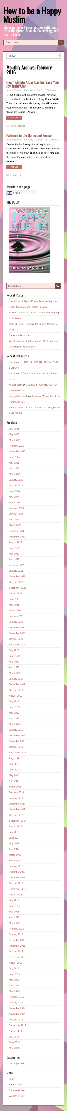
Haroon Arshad (16, 407)
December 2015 (17, 940)
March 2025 (15, 474)
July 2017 (14, 832)
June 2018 (14, 769)
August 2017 (15, 826)
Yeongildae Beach (18, 396)
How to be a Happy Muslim (32, 14)
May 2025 (14, 462)
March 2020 (15, 673)
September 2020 (17, 644)
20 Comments (52, 139)
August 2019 (15, 695)
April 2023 (14, 519)
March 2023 (15, 525)
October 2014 (16, 1019)
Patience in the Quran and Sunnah (29, 135)
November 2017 (17, 809)
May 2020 (14, 661)
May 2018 (14, 775)
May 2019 (14, 712)
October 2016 (16, 883)
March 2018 (15, 786)
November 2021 (17, 576)
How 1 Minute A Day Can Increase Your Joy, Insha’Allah (32, 84)
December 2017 (17, 803)
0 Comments (51, 90)
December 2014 (17, 1008)
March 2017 (15, 855)
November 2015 (17, 945)
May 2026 (14, 434)
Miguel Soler (15, 385)
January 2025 (16, 480)
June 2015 (14, 974)
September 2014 (17, 1025)
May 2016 (14, 911)
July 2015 (14, 968)
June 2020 (14, 656)
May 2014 (14, 1048)
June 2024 (14, 491)
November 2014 (17, 1014)
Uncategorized (17, 125)
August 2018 (15, 758)
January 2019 (16, 730)
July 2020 (14, 650)
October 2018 (16, 747)
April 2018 (14, 781)
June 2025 (14, 457)
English (17, 192)
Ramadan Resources (20, 335)
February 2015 (16, 997)
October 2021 (16, 582)
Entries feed (15, 1084)
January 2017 (16, 866)
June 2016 (14, 906)
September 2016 (17, 889)
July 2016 (14, 900)
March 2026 (15, 440)
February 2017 (16, 860)
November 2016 (17, 877)
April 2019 (14, 718)
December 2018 (17, 735)
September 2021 (17, 587)
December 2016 (17, 872)
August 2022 (15, 542)
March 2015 (15, 991)
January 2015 (16, 1002)
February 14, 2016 (33, 139)
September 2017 (17, 820)
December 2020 (17, 627)
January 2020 (16, 678)
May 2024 (14, 497)
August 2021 (15, 593)
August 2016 (15, 894)
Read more (14, 117)
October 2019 (16, 690)
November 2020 (17, 633)
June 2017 (14, 837)
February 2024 (16, 508)
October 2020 (16, 639)
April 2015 (14, 985)
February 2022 (16, 565)
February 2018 (16, 792)
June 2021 (14, 599)
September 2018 (17, 752)
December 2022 (17, 536)
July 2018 (14, 764)
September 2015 (17, 957)
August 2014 (15, 1031)
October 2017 (16, 815)
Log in (12, 1079)
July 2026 (14, 428)
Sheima (17, 90)
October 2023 (16, 514)
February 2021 (16, 616)
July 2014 (14, 1036)
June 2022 (14, 548)
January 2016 (16, 934)
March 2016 (15, 923)
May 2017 (14, 843)
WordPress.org (16, 1096)
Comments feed (17, 1090)
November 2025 (17, 451)
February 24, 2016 (33, 90)
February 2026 (16, 445)
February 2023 (16, 531)
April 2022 (14, 559)
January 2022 (16, 570)
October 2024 (16, 485)
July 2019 (14, 701)
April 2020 (14, 667)
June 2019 (14, 707)
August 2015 (15, 962)
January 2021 (16, 622)
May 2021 (14, 605)
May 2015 (14, 980)
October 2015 (16, 951)
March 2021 (15, 610)
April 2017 (14, 849)
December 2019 (17, 684)
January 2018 (16, 798)
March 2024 (15, 502)
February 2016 (16, 928)
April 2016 (14, 917)
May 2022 (14, 553)
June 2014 (14, 1042)
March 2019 (15, 724)
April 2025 (14, 468)
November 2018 (17, 741)
